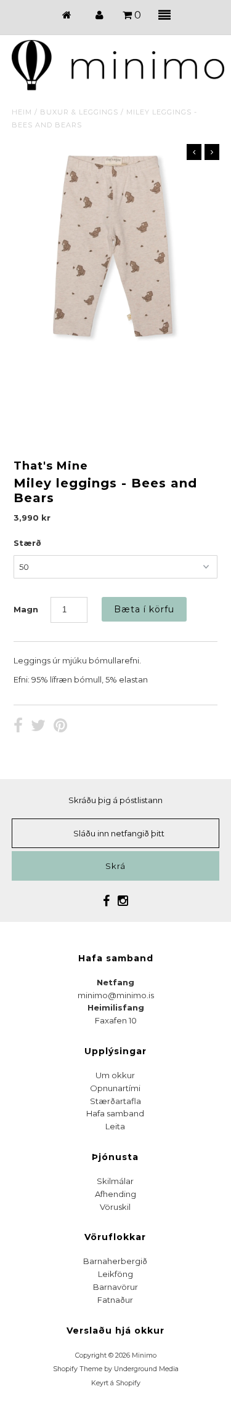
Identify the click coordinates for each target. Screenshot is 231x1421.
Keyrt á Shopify (115, 1383)
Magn (26, 609)
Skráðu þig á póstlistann (115, 800)
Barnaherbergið (115, 1261)
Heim (22, 112)
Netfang (115, 982)
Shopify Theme (77, 1369)
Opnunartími (115, 1088)
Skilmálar (115, 1181)
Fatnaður (115, 1300)
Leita (115, 1126)
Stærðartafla (115, 1101)
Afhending (115, 1194)
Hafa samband (115, 1113)
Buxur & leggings (79, 112)
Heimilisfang (115, 1007)
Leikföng (115, 1274)
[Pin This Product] (60, 727)
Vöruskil (115, 1207)
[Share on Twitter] (38, 727)
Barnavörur (115, 1287)
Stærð (27, 543)
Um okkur (115, 1075)
